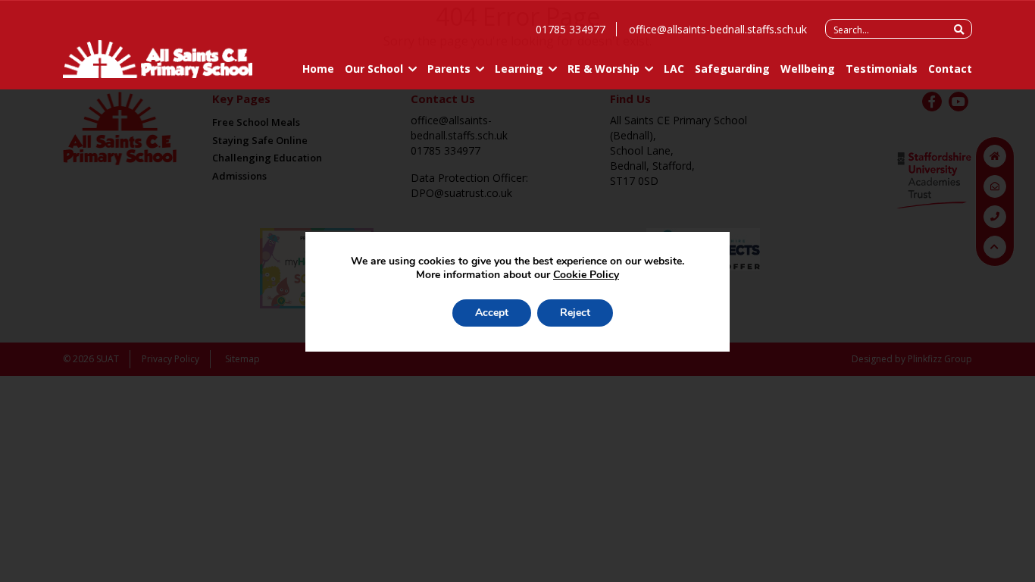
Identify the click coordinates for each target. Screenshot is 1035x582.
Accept (491, 312)
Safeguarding (732, 68)
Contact (950, 68)
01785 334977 (570, 29)
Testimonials (882, 68)
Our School (374, 68)
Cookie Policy (586, 275)
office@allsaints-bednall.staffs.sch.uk (718, 29)
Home (318, 68)
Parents (449, 68)
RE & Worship (603, 68)
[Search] (959, 29)
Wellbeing (807, 68)
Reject (575, 312)
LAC (674, 68)
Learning (519, 68)
